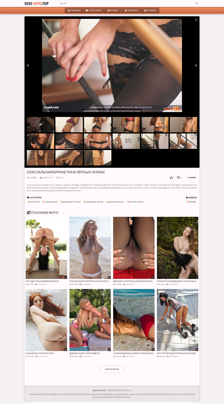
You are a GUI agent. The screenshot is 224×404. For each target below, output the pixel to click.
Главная (75, 10)
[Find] (196, 3)
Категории (95, 10)
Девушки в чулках (116, 202)
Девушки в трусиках (72, 202)
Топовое (133, 10)
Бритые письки (136, 202)
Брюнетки (35, 202)
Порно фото (112, 369)
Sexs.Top (36, 3)
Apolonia (192, 202)
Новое (114, 10)
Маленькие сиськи (94, 202)
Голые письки (51, 202)
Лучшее (151, 10)
